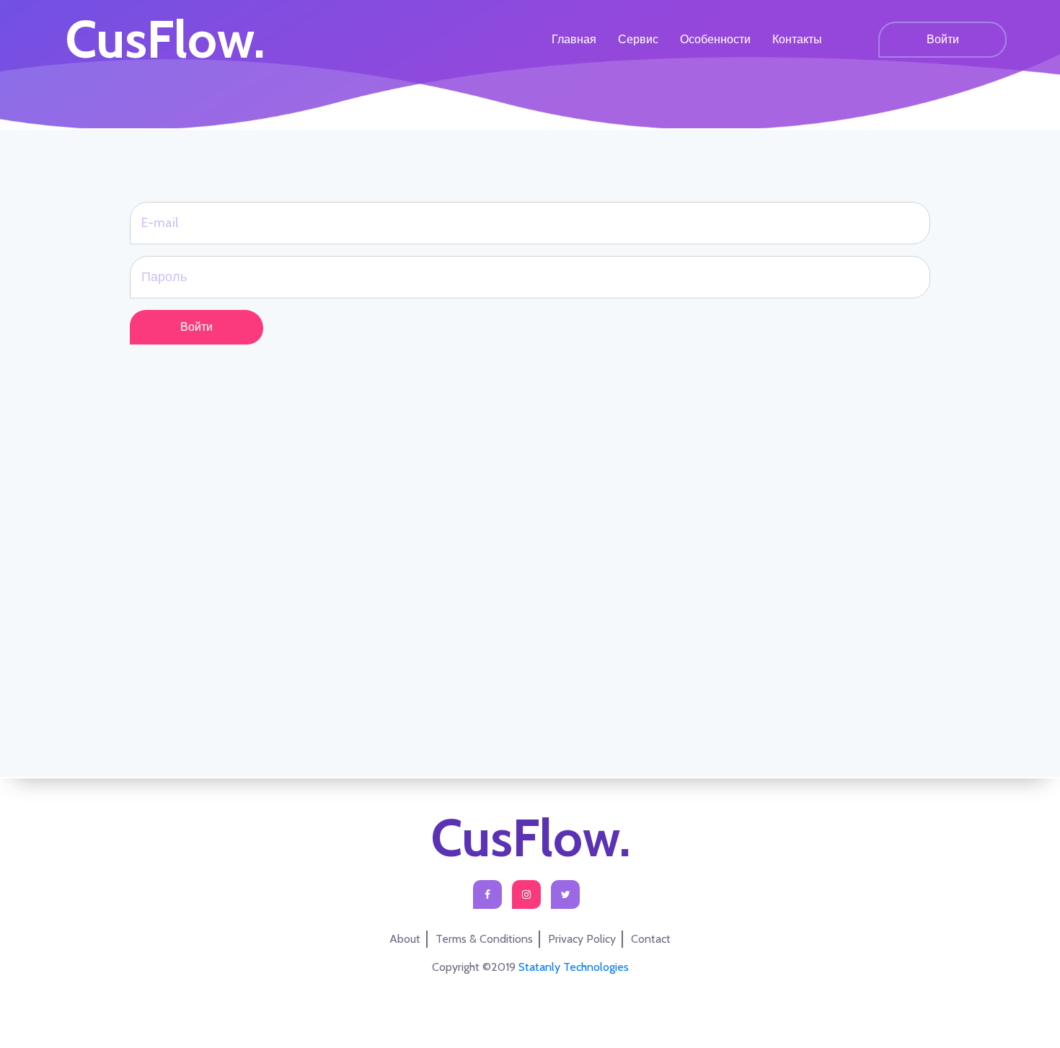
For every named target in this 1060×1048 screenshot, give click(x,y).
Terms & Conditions (484, 939)
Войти (943, 39)
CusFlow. (165, 40)
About (404, 939)
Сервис (638, 39)
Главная (574, 39)
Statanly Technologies (573, 967)
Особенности (715, 39)
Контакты (797, 39)
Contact (651, 939)
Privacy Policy (582, 939)
